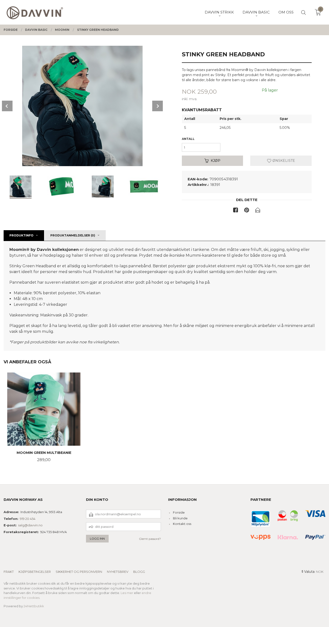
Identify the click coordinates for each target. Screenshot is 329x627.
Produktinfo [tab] (21, 235)
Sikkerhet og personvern (79, 572)
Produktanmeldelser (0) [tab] (72, 235)
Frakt (9, 572)
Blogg (139, 572)
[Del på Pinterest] (246, 211)
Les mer (127, 593)
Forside (179, 512)
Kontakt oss (182, 524)
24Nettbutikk (34, 606)
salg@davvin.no (30, 525)
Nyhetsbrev (117, 572)
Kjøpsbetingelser (35, 572)
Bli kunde (180, 518)
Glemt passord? (150, 539)
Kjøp (215, 160)
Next (157, 106)
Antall (188, 139)
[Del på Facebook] (235, 211)
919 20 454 (27, 519)
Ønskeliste (283, 160)
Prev (7, 106)
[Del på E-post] (257, 211)
